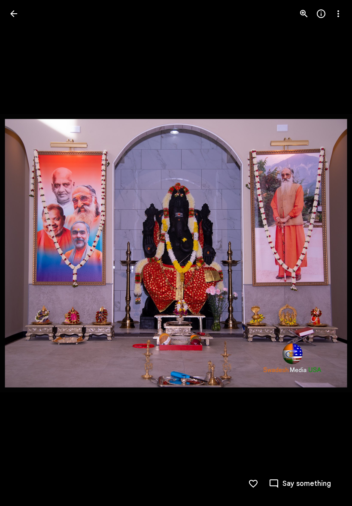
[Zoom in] (304, 13)
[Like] (253, 484)
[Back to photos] (13, 13)
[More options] (338, 13)
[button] (24, 253)
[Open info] (321, 13)
